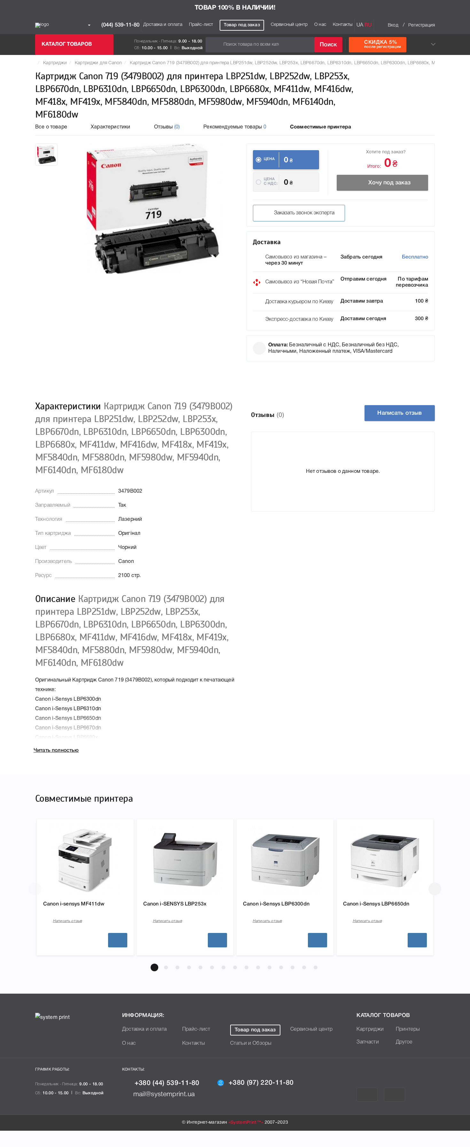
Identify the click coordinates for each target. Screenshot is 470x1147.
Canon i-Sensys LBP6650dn (376, 904)
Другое (404, 1042)
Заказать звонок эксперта (304, 213)
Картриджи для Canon (98, 63)
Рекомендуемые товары (234, 127)
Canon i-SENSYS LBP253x (175, 904)
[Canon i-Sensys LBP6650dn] (385, 860)
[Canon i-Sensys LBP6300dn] (285, 860)
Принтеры (408, 1029)
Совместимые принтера (320, 127)
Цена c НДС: (271, 181)
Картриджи (55, 63)
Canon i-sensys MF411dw (74, 904)
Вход (393, 25)
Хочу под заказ (389, 182)
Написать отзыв (399, 413)
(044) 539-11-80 (119, 25)
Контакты (342, 25)
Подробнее (117, 940)
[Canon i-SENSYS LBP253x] (185, 860)
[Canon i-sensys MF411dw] (85, 860)
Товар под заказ (242, 25)
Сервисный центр (289, 25)
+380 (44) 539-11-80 (167, 1083)
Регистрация (421, 25)
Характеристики (110, 127)
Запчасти (367, 1042)
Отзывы (167, 127)
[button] (154, 967)
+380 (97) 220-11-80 (261, 1083)
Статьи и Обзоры (251, 1043)
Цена (269, 159)
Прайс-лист (201, 25)
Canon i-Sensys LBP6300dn (276, 904)
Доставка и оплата (162, 25)
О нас (320, 25)
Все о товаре (51, 127)
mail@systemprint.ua (164, 1094)
